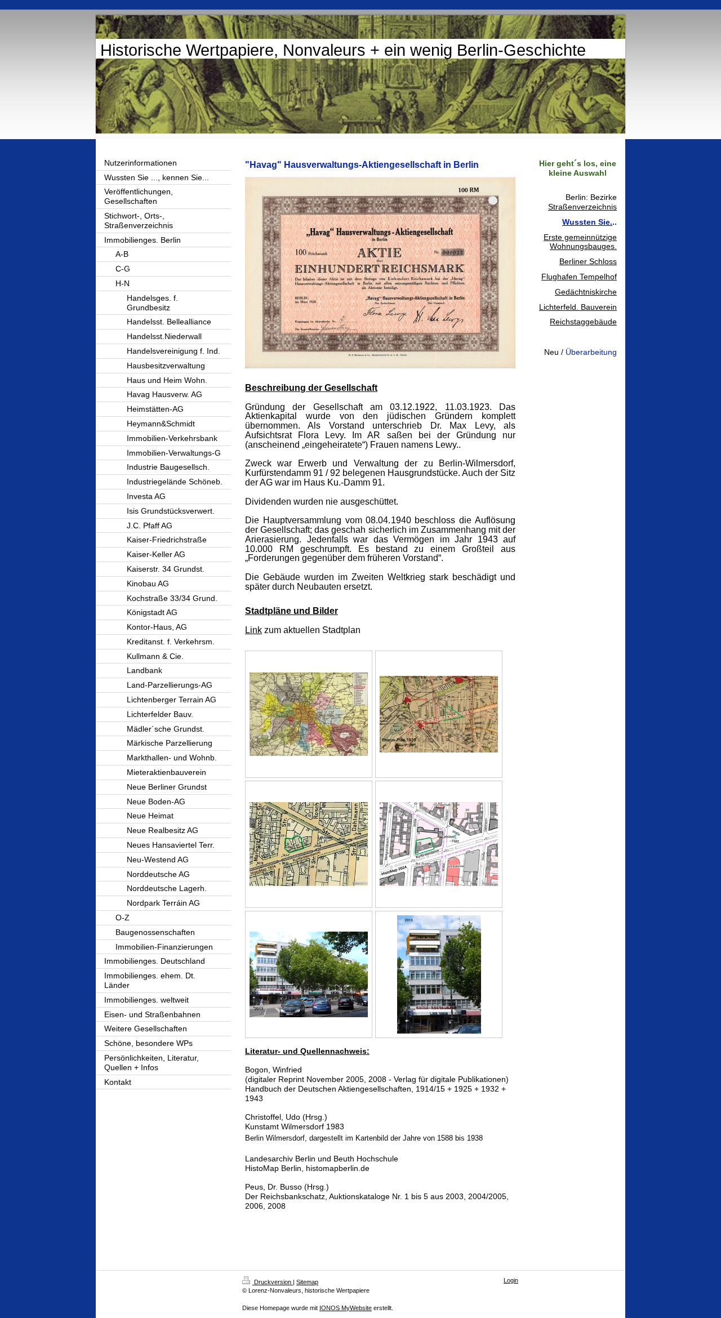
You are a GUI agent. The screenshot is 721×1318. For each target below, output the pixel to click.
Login (511, 1280)
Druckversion (272, 1282)
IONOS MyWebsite (345, 1307)
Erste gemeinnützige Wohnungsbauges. (580, 242)
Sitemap (307, 1282)
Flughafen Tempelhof (579, 276)
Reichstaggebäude (583, 321)
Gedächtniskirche (586, 291)
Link (253, 630)
